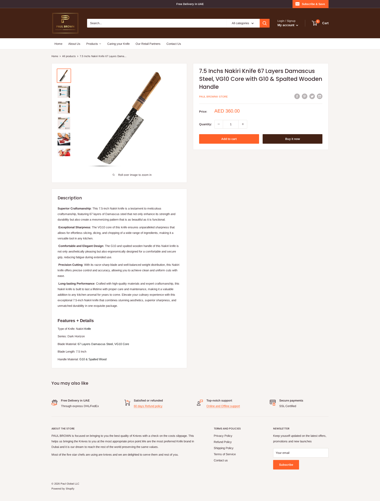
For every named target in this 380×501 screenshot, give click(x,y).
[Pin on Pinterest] (304, 96)
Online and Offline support (223, 406)
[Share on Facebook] (297, 96)
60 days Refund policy (148, 406)
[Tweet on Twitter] (312, 96)
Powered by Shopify (62, 488)
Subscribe (286, 464)
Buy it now (292, 138)
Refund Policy (223, 442)
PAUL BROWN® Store (213, 96)
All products (69, 56)
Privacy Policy (223, 435)
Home (54, 56)
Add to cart (229, 138)
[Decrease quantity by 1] (219, 124)
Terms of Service (225, 454)
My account (286, 25)
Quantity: (205, 124)
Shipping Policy (224, 448)
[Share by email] (319, 96)
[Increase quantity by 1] (243, 124)
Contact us (221, 460)
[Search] (265, 23)
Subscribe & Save (313, 4)
